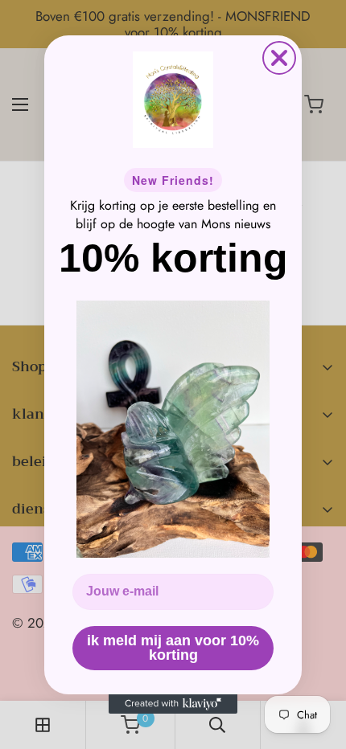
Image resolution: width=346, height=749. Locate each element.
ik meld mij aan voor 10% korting (173, 647)
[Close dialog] (279, 58)
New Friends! (173, 180)
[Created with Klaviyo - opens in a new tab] (173, 704)
